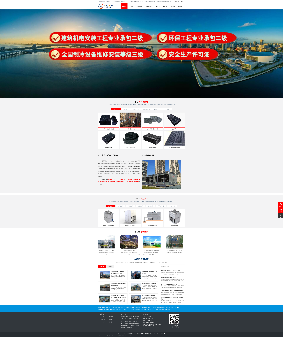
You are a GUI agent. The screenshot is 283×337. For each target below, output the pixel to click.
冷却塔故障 (161, 307)
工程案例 (172, 6)
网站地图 (177, 1)
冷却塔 (103, 307)
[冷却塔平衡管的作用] (141, 53)
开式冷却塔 (120, 206)
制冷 (120, 309)
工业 (178, 307)
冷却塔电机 (135, 109)
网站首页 (124, 6)
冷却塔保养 (137, 309)
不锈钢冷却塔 (172, 206)
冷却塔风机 (125, 109)
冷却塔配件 (139, 6)
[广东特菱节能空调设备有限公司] (106, 8)
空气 (145, 309)
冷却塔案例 (167, 307)
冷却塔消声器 (157, 109)
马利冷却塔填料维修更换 (108, 129)
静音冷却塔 (150, 206)
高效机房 (104, 335)
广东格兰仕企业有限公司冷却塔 (106, 250)
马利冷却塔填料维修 (130, 129)
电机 (123, 309)
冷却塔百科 (148, 6)
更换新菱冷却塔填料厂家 (152, 129)
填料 (119, 307)
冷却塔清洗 (173, 307)
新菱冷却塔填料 (108, 147)
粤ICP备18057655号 (160, 334)
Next (1, 53)
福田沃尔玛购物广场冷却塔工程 (174, 250)
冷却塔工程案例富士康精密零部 (152, 250)
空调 (157, 309)
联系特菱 (180, 6)
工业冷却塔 (112, 309)
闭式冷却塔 (110, 206)
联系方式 (183, 1)
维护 (152, 307)
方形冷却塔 (167, 309)
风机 (133, 307)
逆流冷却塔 (140, 206)
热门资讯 (165, 266)
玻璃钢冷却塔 (161, 206)
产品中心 (157, 6)
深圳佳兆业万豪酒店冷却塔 (129, 250)
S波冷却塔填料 (152, 147)
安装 (149, 307)
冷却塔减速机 (146, 109)
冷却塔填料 (115, 109)
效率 (148, 309)
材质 (117, 309)
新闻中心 (165, 6)
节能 (133, 309)
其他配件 (167, 109)
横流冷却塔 (130, 206)
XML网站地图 (151, 334)
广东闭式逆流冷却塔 (152, 226)
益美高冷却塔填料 (130, 147)
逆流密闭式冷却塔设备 (130, 226)
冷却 (142, 309)
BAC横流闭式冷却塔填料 (174, 147)
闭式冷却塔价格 (174, 226)
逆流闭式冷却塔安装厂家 (108, 226)
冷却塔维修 (114, 307)
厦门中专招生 (109, 335)
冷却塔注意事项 (128, 309)
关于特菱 (131, 6)
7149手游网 (129, 335)
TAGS (99, 307)
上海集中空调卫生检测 (121, 335)
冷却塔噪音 (161, 309)
